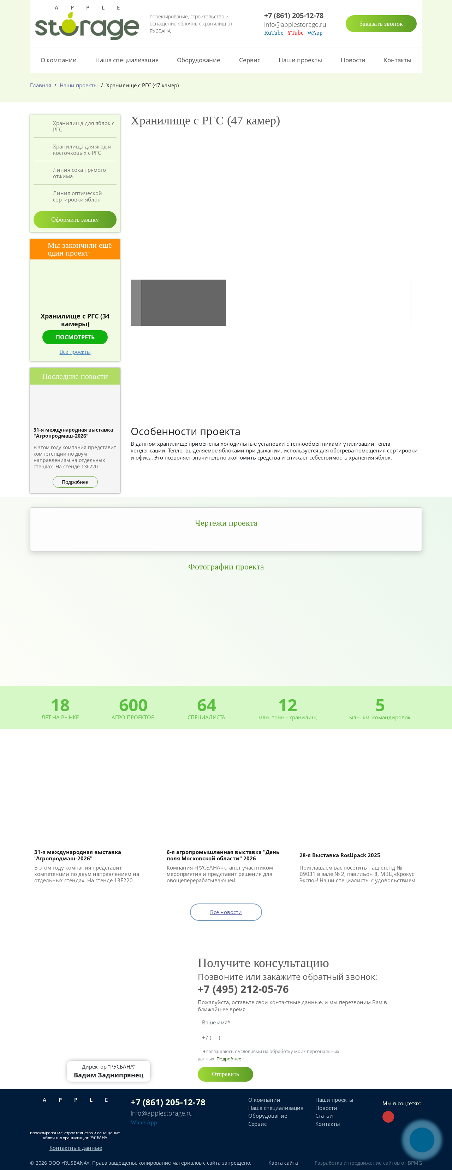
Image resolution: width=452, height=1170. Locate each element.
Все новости (226, 911)
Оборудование (198, 60)
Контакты (397, 60)
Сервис (249, 60)
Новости (353, 60)
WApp (315, 32)
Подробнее (228, 1058)
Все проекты (75, 351)
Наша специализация (127, 60)
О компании (59, 60)
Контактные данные (75, 1147)
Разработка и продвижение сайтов (357, 1162)
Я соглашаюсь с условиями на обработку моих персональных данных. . (268, 1054)
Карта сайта (283, 1162)
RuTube (274, 32)
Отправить (225, 1074)
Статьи (324, 1115)
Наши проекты (300, 60)
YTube (295, 32)
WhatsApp (144, 1122)
